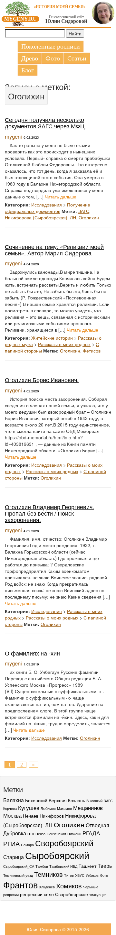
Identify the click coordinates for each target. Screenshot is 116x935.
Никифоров (52, 815)
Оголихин (89, 217)
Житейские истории (52, 338)
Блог (27, 70)
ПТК (30, 833)
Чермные (90, 887)
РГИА (11, 843)
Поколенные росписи (50, 46)
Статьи (76, 58)
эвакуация (97, 894)
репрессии (31, 894)
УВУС (79, 875)
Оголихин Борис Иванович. (42, 379)
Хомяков (69, 885)
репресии (11, 894)
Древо (29, 58)
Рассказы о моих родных (64, 344)
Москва (12, 815)
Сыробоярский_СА (18, 866)
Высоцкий (94, 800)
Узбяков (92, 875)
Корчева (10, 808)
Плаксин (74, 833)
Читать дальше (60, 196)
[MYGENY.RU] (18, 12)
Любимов (48, 808)
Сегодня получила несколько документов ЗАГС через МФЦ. (45, 122)
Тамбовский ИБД (63, 866)
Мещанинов (88, 807)
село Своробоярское (66, 894)
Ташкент (87, 866)
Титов (69, 875)
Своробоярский (64, 842)
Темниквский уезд (18, 875)
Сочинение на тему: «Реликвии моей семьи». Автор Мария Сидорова (54, 249)
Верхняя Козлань (67, 800)
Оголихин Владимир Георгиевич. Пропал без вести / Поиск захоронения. (49, 513)
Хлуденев (47, 887)
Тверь (105, 865)
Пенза (40, 833)
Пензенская (56, 833)
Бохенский (36, 800)
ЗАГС (83, 211)
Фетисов (92, 350)
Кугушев (28, 807)
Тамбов (41, 866)
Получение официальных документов (47, 207)
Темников (48, 874)
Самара (27, 844)
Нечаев (30, 815)
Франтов (20, 884)
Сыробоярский (57, 855)
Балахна (13, 799)
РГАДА (91, 833)
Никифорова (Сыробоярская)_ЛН (40, 217)
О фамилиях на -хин (32, 653)
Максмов (64, 808)
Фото (52, 58)
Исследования (46, 204)
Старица (13, 856)
